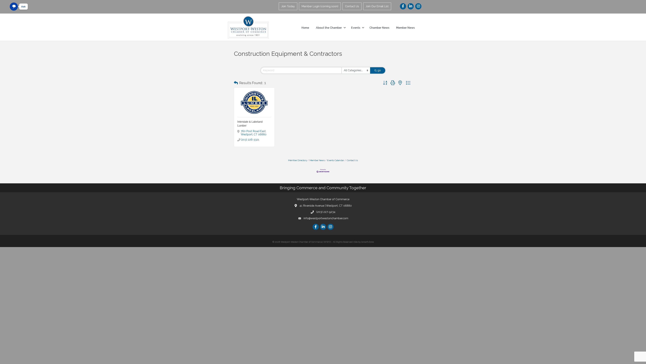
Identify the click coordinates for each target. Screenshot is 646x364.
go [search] (379, 70)
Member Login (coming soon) (319, 6)
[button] (236, 83)
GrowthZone (367, 242)
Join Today (288, 6)
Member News (405, 27)
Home (305, 27)
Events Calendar (335, 160)
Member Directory (297, 160)
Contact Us (352, 6)
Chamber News (379, 27)
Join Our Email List (377, 6)
